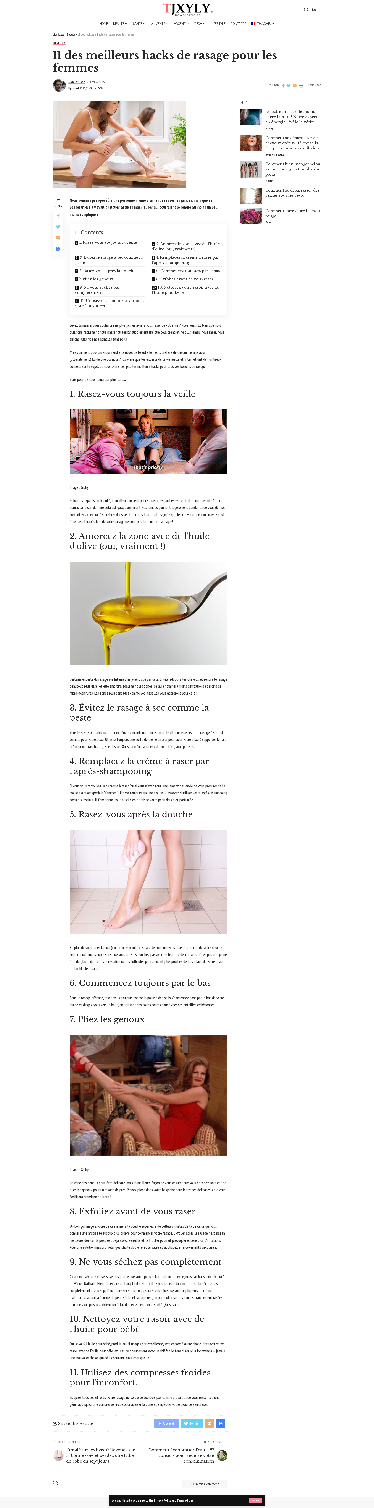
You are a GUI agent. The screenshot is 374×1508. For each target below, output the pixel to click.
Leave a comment (207, 1484)
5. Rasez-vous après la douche (107, 271)
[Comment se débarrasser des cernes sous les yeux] (251, 196)
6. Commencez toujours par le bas (188, 271)
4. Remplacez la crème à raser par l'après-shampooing (185, 260)
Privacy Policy (162, 1500)
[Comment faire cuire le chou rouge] (251, 216)
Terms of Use (185, 1500)
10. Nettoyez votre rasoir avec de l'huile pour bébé (185, 290)
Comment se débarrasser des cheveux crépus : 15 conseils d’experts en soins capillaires (292, 143)
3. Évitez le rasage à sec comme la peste (109, 260)
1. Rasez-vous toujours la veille (108, 242)
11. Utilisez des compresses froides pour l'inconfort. (109, 303)
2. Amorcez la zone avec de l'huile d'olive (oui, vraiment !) (186, 246)
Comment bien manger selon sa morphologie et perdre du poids (292, 169)
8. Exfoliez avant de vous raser (184, 279)
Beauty (59, 43)
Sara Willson (76, 82)
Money (269, 128)
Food (268, 222)
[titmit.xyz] (187, 9)
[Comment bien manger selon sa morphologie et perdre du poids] (251, 169)
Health (269, 180)
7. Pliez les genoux (96, 279)
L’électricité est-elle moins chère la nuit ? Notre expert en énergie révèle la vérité (291, 116)
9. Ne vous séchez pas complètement (97, 290)
